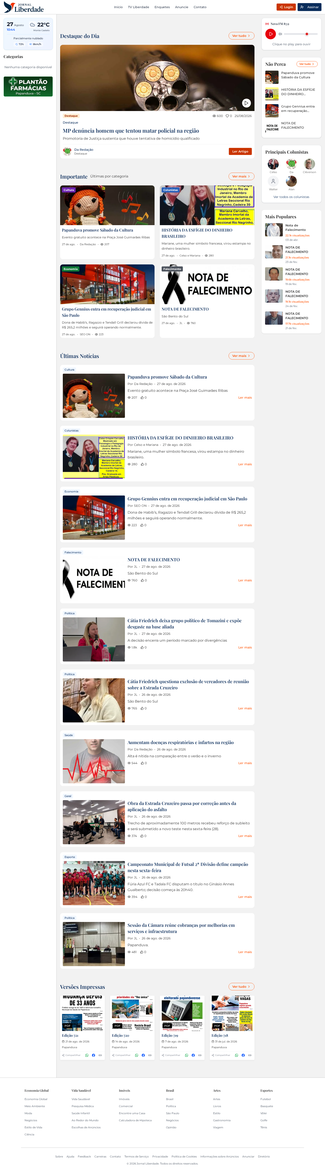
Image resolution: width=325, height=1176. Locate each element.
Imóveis (124, 1099)
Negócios (31, 1120)
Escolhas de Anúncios (86, 1127)
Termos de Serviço (136, 1156)
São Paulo (172, 1113)
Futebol (265, 1099)
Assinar (313, 7)
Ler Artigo (240, 151)
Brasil (169, 1099)
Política (171, 1106)
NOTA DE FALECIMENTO (185, 309)
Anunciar (248, 1156)
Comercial (126, 1106)
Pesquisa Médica (83, 1106)
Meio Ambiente (35, 1106)
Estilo (216, 1113)
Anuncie (181, 7)
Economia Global (36, 1099)
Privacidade (160, 1156)
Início (118, 7)
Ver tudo (239, 36)
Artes (216, 1099)
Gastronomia (222, 1120)
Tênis (263, 1127)
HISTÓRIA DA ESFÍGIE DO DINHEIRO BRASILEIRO (180, 438)
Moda (28, 1113)
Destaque (70, 122)
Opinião (171, 1127)
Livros (217, 1106)
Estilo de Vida (33, 1127)
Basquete (266, 1106)
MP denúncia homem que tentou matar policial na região (131, 130)
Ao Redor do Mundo (85, 1120)
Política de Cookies (184, 1156)
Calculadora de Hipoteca (135, 1120)
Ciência (29, 1134)
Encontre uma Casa (132, 1113)
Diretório (264, 1156)
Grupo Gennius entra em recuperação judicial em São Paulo (187, 498)
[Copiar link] (100, 1055)
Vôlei (263, 1113)
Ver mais (239, 176)
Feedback (84, 1156)
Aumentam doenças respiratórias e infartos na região (181, 742)
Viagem (218, 1127)
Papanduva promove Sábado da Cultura (97, 230)
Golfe (263, 1120)
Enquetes (162, 7)
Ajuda (70, 1156)
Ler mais (245, 398)
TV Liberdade (138, 7)
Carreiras (100, 1156)
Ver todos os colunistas (291, 197)
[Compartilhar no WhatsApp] (87, 1055)
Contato (200, 7)
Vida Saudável (81, 1099)
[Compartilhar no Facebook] (93, 1055)
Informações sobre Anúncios (219, 1156)
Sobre (59, 1156)
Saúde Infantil (81, 1113)
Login (288, 7)
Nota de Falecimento (295, 227)
